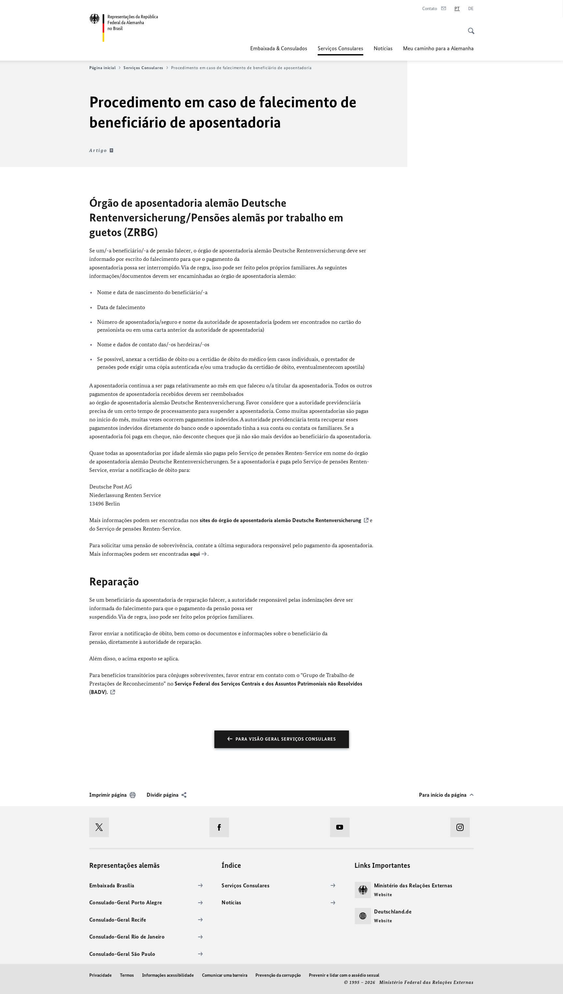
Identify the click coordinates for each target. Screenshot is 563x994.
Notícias (383, 48)
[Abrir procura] (469, 27)
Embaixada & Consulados (278, 48)
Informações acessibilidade (168, 975)
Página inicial (102, 67)
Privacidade (100, 975)
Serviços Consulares (340, 50)
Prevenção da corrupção (278, 975)
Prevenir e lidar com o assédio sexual (344, 975)
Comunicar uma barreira (224, 975)
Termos (127, 975)
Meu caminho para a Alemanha (438, 48)
